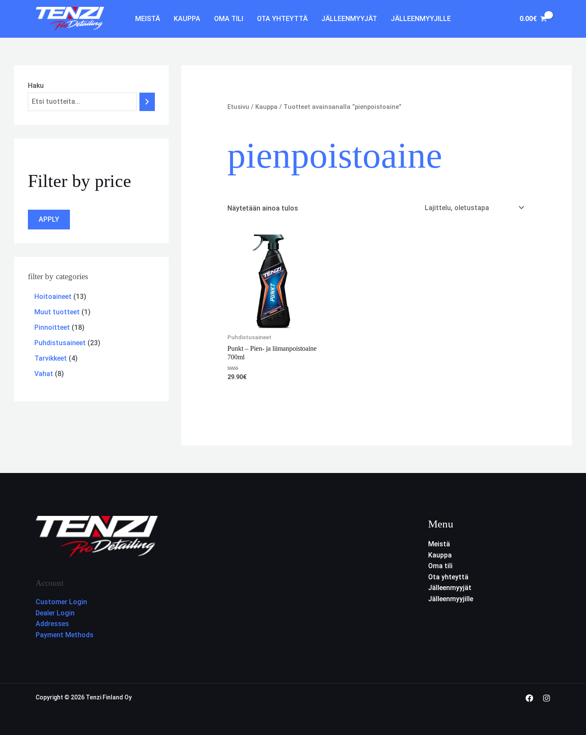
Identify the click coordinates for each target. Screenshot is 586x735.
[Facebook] (529, 698)
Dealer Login (55, 613)
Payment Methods (65, 635)
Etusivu (238, 107)
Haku (36, 85)
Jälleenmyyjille (421, 19)
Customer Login (61, 602)
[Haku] (147, 102)
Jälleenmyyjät (349, 19)
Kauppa (187, 19)
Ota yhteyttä (282, 19)
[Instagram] (546, 698)
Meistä (147, 19)
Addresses (52, 624)
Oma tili (228, 19)
